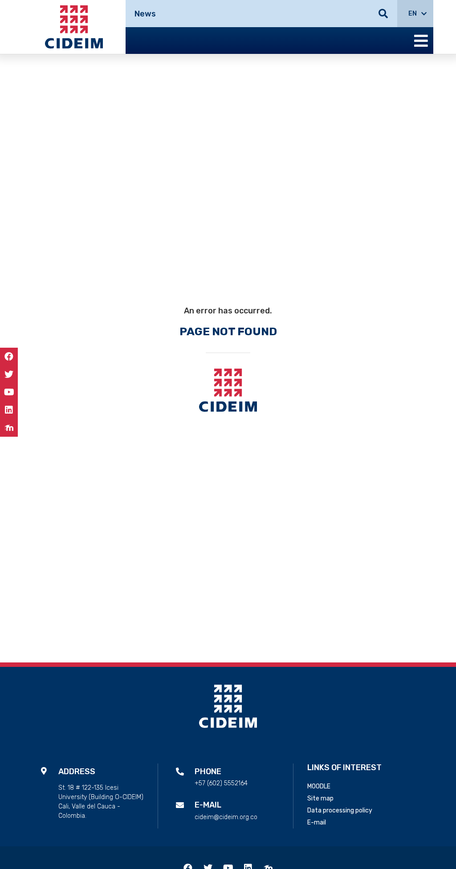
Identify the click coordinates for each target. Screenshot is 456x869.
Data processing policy (339, 810)
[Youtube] (9, 392)
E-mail (316, 822)
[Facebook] (9, 356)
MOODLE (318, 786)
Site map (320, 798)
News (145, 14)
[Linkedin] (9, 410)
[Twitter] (9, 374)
